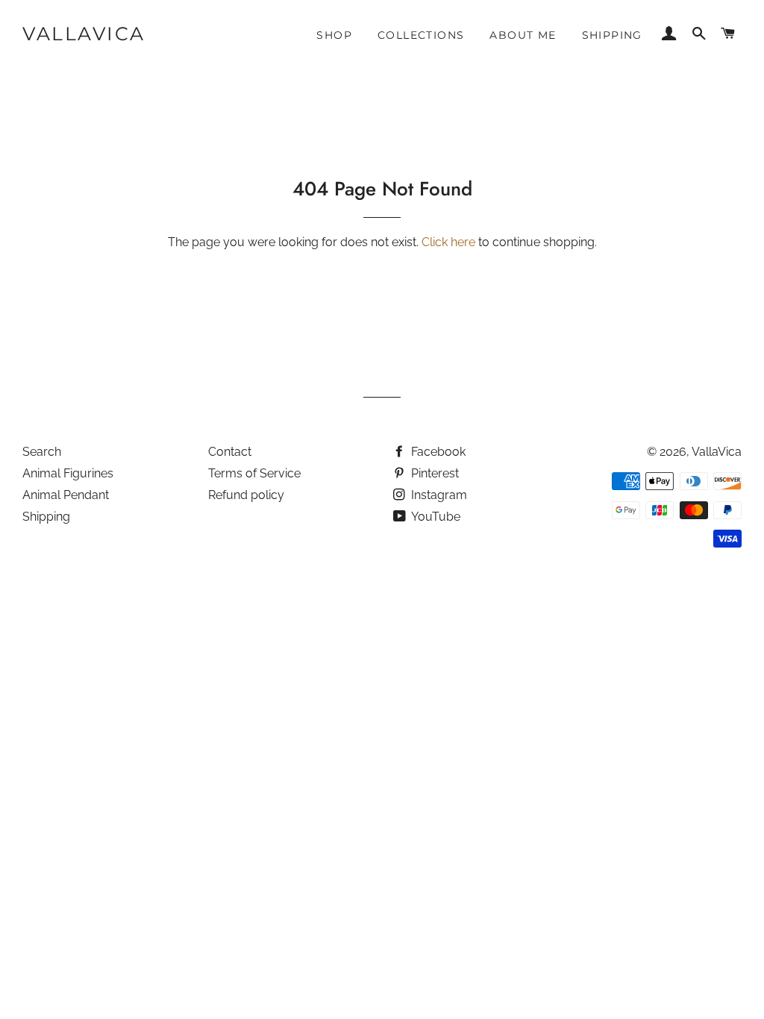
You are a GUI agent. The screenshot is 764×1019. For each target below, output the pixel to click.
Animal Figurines (67, 473)
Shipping (612, 35)
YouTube (434, 517)
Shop (334, 35)
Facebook (437, 452)
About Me (522, 35)
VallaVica (83, 33)
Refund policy (246, 495)
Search (41, 452)
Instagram (437, 495)
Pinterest (433, 473)
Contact (229, 452)
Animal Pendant (65, 495)
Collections (421, 35)
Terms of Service (254, 473)
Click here (448, 242)
